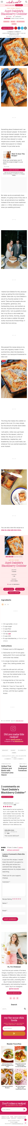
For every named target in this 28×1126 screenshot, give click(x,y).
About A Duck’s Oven (20, 1116)
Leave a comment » (18, 758)
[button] (15, 28)
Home (8, 8)
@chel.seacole (15, 739)
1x (2, 604)
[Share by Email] (25, 28)
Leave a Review (14, 592)
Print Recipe (9, 589)
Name (4, 903)
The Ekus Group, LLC (17, 1123)
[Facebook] (14, 998)
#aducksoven (19, 741)
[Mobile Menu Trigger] (2, 2)
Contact (13, 1118)
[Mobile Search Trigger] (26, 2)
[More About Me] (14, 948)
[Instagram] (10, 998)
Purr (16, 1122)
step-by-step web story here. (11, 530)
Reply (15, 804)
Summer (14, 23)
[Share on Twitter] (22, 28)
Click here (19, 5)
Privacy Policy (21, 1118)
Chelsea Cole (11, 33)
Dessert (18, 8)
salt (9, 634)
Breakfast (6, 21)
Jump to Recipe (7, 28)
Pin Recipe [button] (20, 589)
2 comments (7, 758)
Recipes (13, 8)
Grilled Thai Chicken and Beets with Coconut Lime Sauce (7, 769)
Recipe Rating (7, 899)
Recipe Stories (6, 1118)
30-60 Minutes (20, 21)
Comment (6, 882)
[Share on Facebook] (19, 28)
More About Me (14, 993)
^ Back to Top (5, 1116)
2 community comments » (14, 31)
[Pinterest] (17, 998)
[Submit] (25, 1009)
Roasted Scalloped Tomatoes (22, 767)
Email (4, 910)
